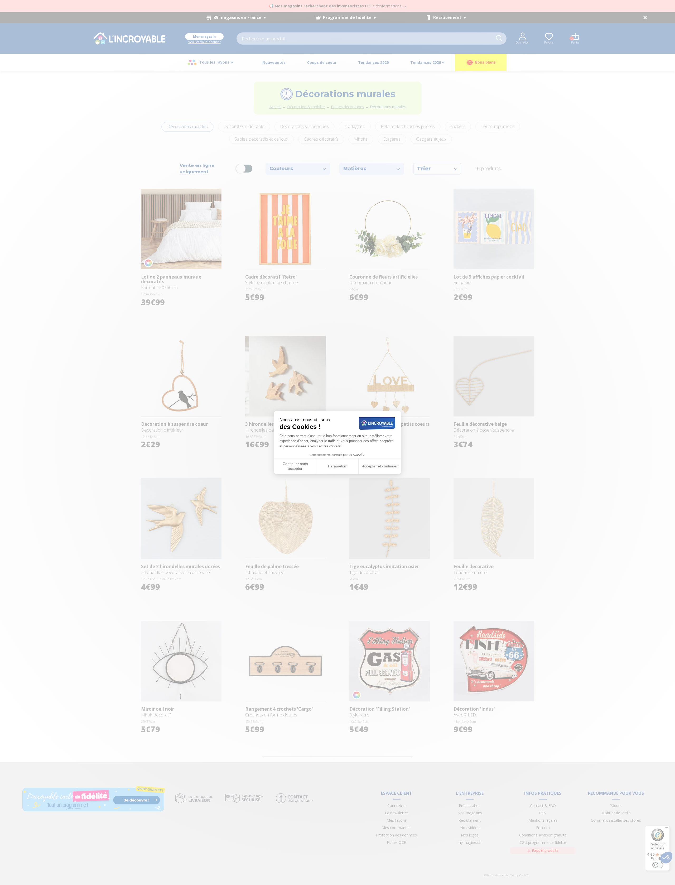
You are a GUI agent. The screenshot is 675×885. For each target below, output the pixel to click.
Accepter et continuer (380, 466)
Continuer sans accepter (295, 466)
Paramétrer (337, 466)
